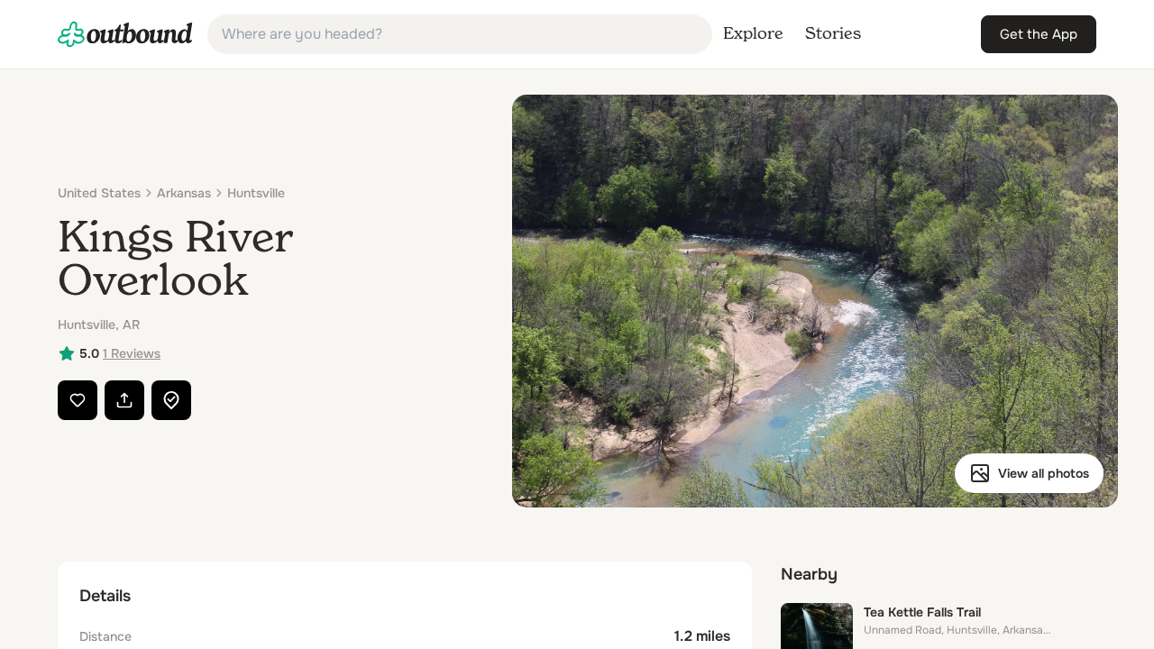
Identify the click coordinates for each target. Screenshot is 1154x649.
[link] (125, 34)
